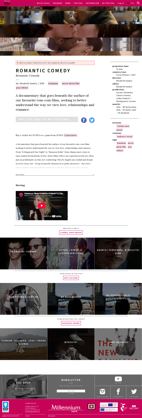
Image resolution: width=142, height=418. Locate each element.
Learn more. (70, 135)
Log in (121, 3)
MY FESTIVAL (108, 3)
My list (44, 120)
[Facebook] (84, 120)
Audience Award (124, 136)
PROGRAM (57, 3)
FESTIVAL (78, 3)
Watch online (43, 3)
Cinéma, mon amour (122, 128)
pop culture (22, 87)
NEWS (68, 3)
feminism (53, 83)
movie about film (70, 83)
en (128, 3)
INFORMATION (92, 3)
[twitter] (92, 120)
